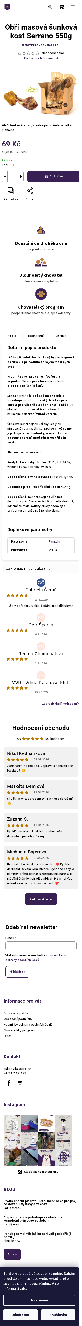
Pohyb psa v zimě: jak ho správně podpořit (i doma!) (37, 1235)
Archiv (12, 1254)
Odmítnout (20, 1314)
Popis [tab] (11, 336)
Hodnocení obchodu (41, 727)
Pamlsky (55, 541)
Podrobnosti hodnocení (41, 58)
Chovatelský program (19, 1030)
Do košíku (56, 176)
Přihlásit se (17, 972)
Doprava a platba (16, 1013)
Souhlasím (58, 1314)
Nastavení (39, 1300)
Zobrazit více (41, 899)
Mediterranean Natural (41, 45)
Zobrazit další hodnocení (60, 703)
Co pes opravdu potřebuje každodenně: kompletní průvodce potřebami (33, 1219)
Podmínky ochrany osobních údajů (28, 1024)
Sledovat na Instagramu (41, 1172)
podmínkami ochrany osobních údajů (35, 957)
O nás (8, 1036)
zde (23, 1288)
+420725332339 (15, 1073)
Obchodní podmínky (18, 1019)
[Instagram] (20, 1083)
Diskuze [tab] (61, 336)
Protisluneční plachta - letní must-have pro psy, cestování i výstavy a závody (40, 1202)
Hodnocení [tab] (36, 336)
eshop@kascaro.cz (17, 1069)
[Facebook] (9, 1083)
